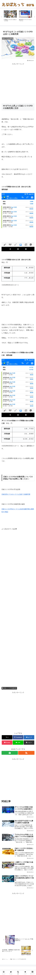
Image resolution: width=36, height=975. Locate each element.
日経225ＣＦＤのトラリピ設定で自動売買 (16, 494)
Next (35, 17)
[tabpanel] (10, 16)
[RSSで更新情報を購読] (26, 753)
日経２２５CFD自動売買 (10, 688)
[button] (29, 742)
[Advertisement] (18, 83)
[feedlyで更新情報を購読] (10, 753)
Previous (1, 17)
